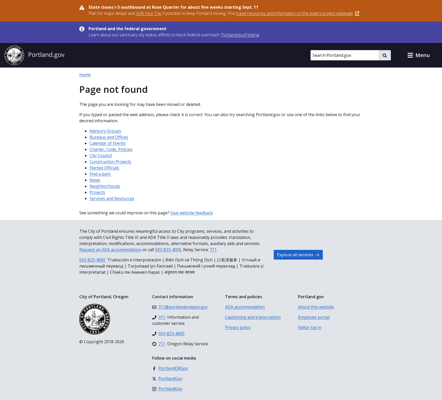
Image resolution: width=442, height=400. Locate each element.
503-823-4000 (168, 249)
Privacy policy (238, 327)
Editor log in (309, 327)
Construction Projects (110, 161)
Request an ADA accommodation (110, 249)
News (95, 180)
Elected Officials (104, 168)
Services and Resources (112, 198)
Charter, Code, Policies (111, 149)
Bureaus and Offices (109, 137)
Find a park (100, 174)
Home (85, 74)
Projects (97, 192)
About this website (316, 307)
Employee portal (313, 317)
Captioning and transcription (253, 317)
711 (213, 249)
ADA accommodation (245, 307)
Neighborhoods (105, 186)
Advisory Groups (105, 131)
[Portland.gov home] (34, 55)
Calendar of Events (108, 143)
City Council (101, 155)
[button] (418, 55)
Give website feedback (191, 213)
